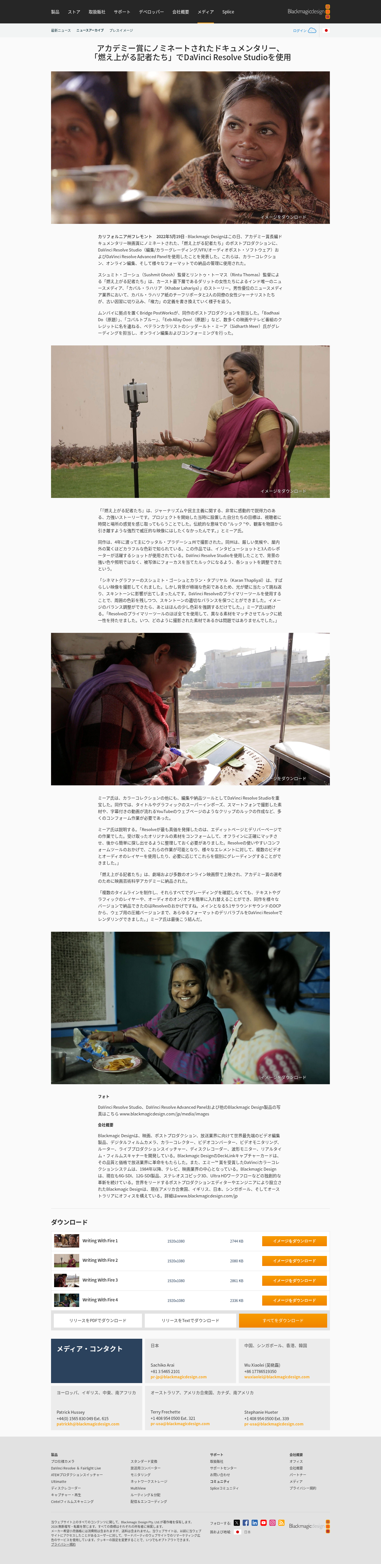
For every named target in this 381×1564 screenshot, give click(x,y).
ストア (74, 11)
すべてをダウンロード (283, 1320)
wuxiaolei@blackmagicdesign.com (277, 1377)
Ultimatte (58, 1481)
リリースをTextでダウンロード (190, 1320)
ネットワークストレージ (149, 1481)
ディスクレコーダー (66, 1488)
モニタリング (141, 1474)
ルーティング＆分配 (145, 1494)
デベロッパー (151, 11)
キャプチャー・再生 (66, 1494)
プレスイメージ (121, 30)
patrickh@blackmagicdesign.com (88, 1424)
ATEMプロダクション (77, 1474)
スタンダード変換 (144, 1461)
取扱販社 (97, 11)
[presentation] (59, 147)
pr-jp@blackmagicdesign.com (179, 1377)
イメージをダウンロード (284, 217)
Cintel (72, 1501)
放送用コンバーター (146, 1468)
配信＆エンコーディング (149, 1501)
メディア (205, 11)
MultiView (138, 1488)
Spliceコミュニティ (224, 1488)
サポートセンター (223, 1468)
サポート (122, 11)
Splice (228, 11)
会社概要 (180, 11)
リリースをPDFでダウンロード (98, 1320)
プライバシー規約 (303, 1488)
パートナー (298, 1474)
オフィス (296, 1461)
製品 (55, 11)
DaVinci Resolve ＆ (76, 1468)
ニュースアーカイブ (90, 30)
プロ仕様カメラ (62, 1461)
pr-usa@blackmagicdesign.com (180, 1423)
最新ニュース (61, 30)
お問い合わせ (220, 1474)
